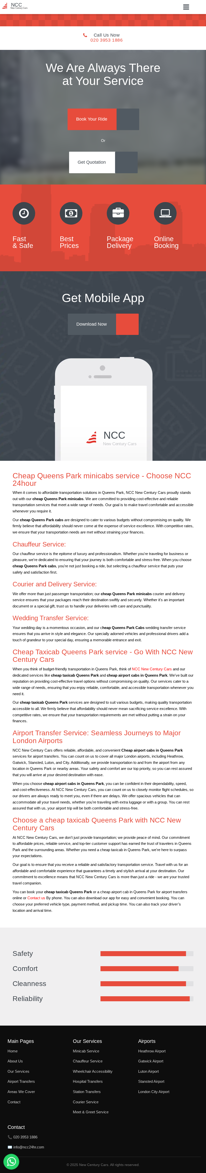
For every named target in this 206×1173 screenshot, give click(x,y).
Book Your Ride (91, 119)
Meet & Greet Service (91, 1112)
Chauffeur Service (87, 1061)
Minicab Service (86, 1051)
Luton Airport (148, 1071)
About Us (15, 1061)
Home (13, 1051)
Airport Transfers (21, 1081)
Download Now (91, 324)
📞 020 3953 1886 (22, 1137)
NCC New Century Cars (152, 669)
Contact (14, 1102)
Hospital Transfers (88, 1081)
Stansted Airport (151, 1081)
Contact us (36, 898)
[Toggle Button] (186, 7)
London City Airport (153, 1092)
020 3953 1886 (106, 40)
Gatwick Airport (150, 1061)
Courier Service (85, 1102)
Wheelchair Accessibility (93, 1071)
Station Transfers (87, 1092)
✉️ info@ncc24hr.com (26, 1147)
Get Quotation (92, 162)
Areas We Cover (21, 1092)
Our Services (18, 1071)
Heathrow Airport (152, 1051)
